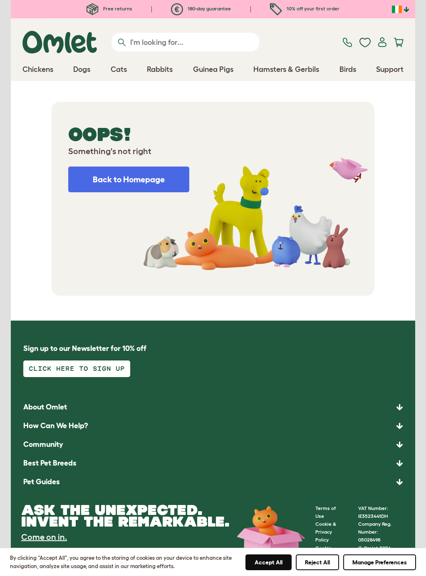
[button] (213, 482)
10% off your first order (312, 8)
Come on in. (44, 537)
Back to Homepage (129, 179)
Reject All (317, 562)
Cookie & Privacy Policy (326, 531)
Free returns (117, 8)
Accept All (268, 562)
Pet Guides (41, 482)
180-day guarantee (208, 8)
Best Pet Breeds (50, 463)
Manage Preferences (379, 562)
